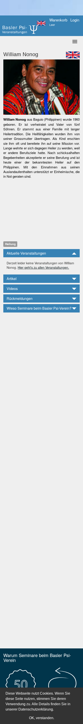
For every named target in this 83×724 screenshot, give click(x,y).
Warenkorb (58, 22)
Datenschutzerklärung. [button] (36, 709)
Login (74, 20)
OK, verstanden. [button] (41, 718)
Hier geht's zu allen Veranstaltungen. (43, 267)
